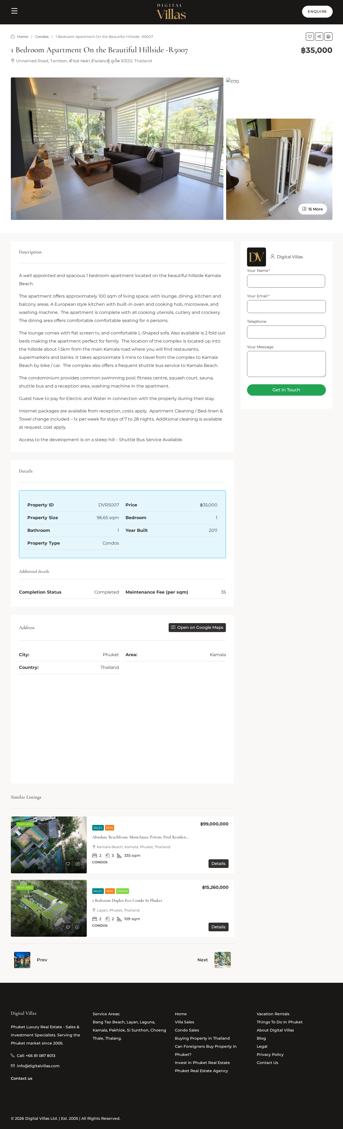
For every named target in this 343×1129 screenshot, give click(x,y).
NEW (109, 827)
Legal (262, 1046)
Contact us (21, 1078)
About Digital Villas (275, 1030)
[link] (49, 844)
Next (202, 959)
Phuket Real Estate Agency (201, 1070)
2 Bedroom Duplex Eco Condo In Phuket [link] (127, 900)
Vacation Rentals (273, 1013)
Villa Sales (184, 1022)
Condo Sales (187, 1030)
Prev (42, 959)
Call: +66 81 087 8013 (36, 1055)
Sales (98, 827)
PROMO (122, 891)
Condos (42, 36)
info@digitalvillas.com (38, 1065)
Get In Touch (286, 389)
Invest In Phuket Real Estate (202, 1062)
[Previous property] (22, 960)
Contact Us (267, 1062)
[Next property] (222, 960)
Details (218, 863)
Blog (261, 1038)
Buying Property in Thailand (202, 1038)
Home (22, 36)
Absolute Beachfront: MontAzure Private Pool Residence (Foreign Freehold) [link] (157, 837)
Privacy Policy (270, 1054)
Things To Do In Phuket (280, 1022)
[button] (310, 36)
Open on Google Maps (199, 627)
